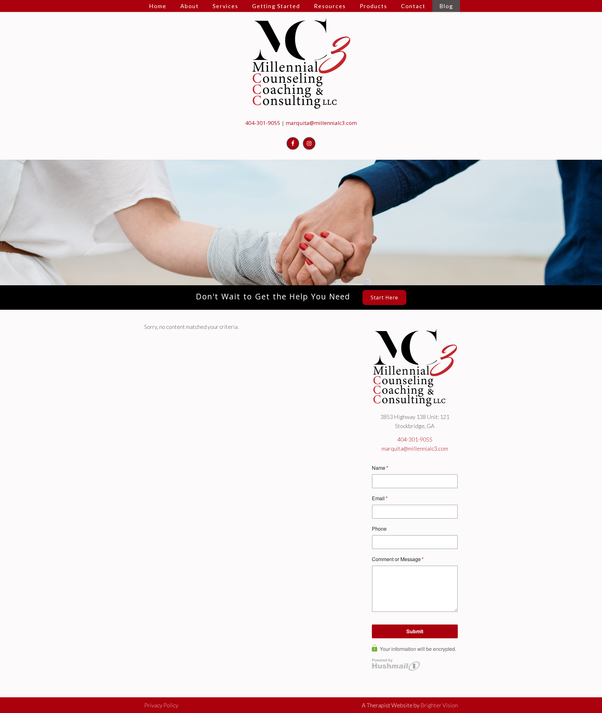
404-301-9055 (262, 122)
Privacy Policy (161, 705)
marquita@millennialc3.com (321, 122)
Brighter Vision (439, 705)
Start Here (384, 297)
